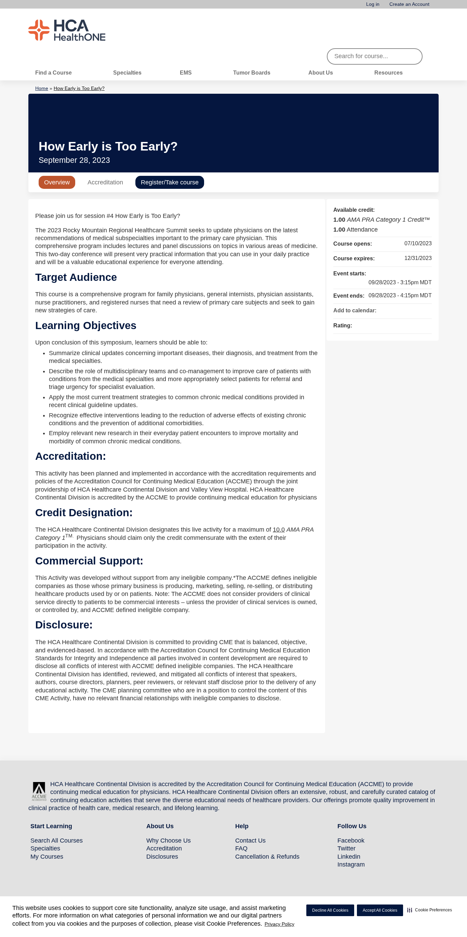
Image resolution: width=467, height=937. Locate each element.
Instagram (351, 864)
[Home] (79, 30)
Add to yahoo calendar (408, 310)
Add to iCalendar (417, 309)
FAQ (241, 848)
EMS (186, 72)
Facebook (350, 840)
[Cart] (437, 7)
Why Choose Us (168, 840)
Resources (388, 72)
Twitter (346, 848)
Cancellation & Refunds (267, 856)
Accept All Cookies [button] (380, 910)
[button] (429, 910)
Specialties (127, 72)
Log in (372, 4)
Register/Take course (170, 182)
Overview (57, 182)
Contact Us (250, 840)
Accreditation (105, 182)
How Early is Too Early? (79, 88)
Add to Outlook (426, 310)
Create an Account (409, 4)
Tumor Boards (251, 72)
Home (41, 88)
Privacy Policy (279, 924)
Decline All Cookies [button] (330, 910)
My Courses (46, 856)
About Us (320, 72)
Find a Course (53, 72)
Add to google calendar (399, 310)
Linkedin (348, 856)
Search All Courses (56, 840)
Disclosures (162, 856)
